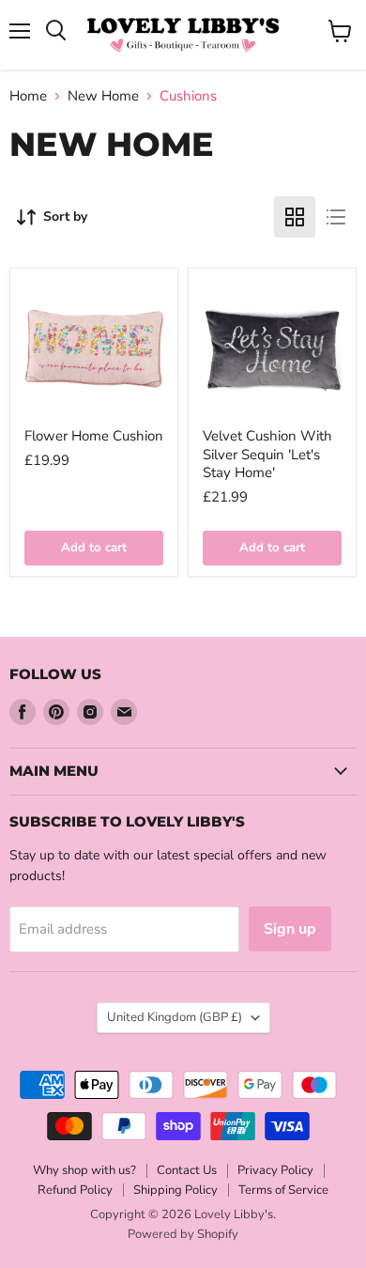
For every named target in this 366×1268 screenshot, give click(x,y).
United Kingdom (174, 1017)
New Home (103, 96)
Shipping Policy (175, 1190)
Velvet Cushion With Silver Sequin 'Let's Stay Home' (267, 454)
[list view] (336, 217)
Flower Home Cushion (93, 435)
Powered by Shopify (183, 1234)
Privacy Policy (275, 1170)
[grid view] (294, 217)
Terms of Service (283, 1190)
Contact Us (187, 1170)
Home (28, 96)
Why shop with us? (84, 1170)
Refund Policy (75, 1190)
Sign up (290, 929)
